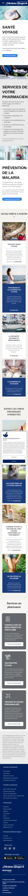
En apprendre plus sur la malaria (12, 199)
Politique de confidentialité (9, 885)
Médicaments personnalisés (10, 778)
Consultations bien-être (9, 780)
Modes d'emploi (7, 809)
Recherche (6, 807)
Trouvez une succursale (10, 55)
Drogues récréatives (8, 825)
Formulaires (6, 813)
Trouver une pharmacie (14, 724)
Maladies (5, 811)
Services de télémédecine (10, 793)
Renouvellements (7, 840)
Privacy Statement (18, 452)
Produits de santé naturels (10, 820)
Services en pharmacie (10, 767)
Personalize (13, 457)
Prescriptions (6, 771)
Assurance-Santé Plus (9, 791)
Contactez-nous (7, 838)
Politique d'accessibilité (8, 879)
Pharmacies (5, 890)
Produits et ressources (10, 785)
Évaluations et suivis (8, 775)
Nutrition (5, 822)
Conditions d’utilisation (8, 888)
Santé (4, 816)
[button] (5, 848)
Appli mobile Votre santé (9, 789)
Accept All (14, 461)
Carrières (5, 836)
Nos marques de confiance (10, 798)
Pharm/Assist (7, 803)
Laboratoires (6, 818)
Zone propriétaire (6, 892)
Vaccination (6, 773)
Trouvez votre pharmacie (14, 644)
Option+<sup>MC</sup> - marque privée (13, 795)
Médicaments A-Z (8, 827)
